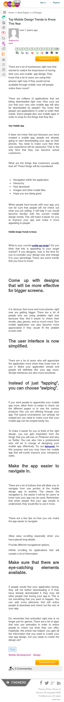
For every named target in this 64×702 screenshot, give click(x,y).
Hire (3, 17)
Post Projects (3, 22)
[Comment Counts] (37, 52)
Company (3, 48)
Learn (3, 54)
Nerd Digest (23, 12)
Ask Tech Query (3, 69)
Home (11, 12)
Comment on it (47, 58)
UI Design (37, 12)
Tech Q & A (3, 64)
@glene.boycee (14, 41)
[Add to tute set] (17, 52)
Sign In (43, 2)
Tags (12, 649)
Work (3, 32)
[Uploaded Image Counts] (47, 52)
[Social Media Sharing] (42, 52)
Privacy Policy (45, 689)
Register (56, 2)
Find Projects (3, 38)
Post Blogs (3, 74)
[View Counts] (56, 52)
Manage (3, 43)
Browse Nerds (3, 27)
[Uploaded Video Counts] (52, 52)
